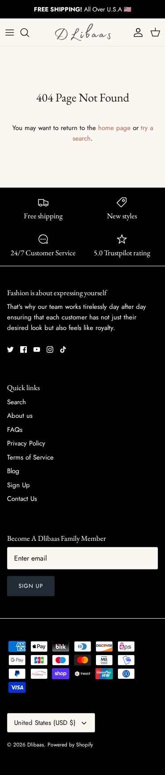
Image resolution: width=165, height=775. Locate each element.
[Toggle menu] (9, 32)
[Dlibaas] (82, 32)
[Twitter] (10, 349)
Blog (13, 471)
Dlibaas (35, 745)
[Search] (29, 32)
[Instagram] (50, 349)
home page (114, 128)
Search (16, 402)
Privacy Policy (26, 443)
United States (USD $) (45, 723)
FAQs (14, 430)
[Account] (136, 32)
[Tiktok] (63, 349)
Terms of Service (30, 457)
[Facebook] (23, 349)
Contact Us (22, 498)
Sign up (30, 586)
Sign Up (18, 485)
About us (20, 415)
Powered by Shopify (70, 745)
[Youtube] (36, 349)
